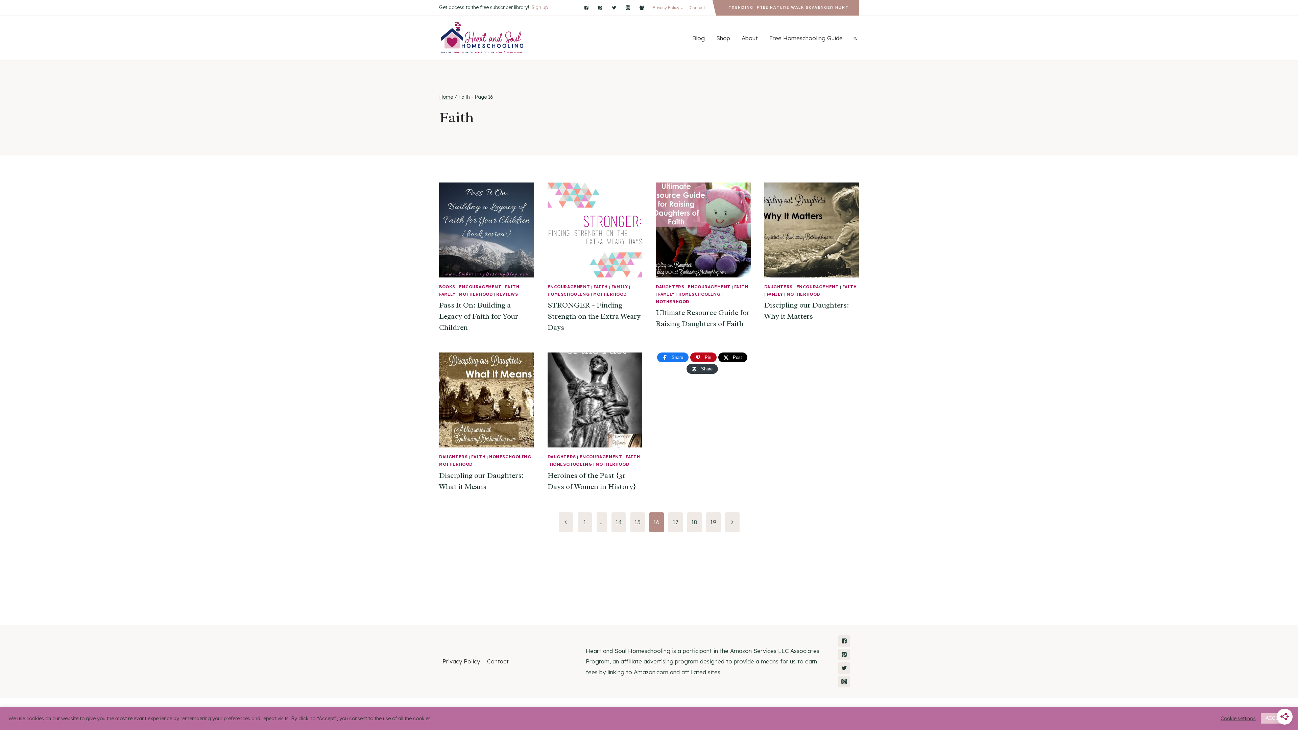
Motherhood (475, 294)
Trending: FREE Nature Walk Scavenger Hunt (788, 7)
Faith (512, 286)
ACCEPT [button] (1275, 718)
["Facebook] (641, 7)
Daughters (670, 286)
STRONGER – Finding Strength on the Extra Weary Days (594, 316)
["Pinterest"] (600, 7)
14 (619, 522)
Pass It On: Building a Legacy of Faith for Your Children (478, 316)
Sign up (540, 7)
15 (637, 522)
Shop (723, 38)
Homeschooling (569, 294)
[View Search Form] (855, 38)
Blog (698, 38)
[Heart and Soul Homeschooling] (482, 38)
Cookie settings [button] (1238, 718)
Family (447, 294)
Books (447, 286)
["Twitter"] (614, 7)
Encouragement (480, 286)
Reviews (507, 294)
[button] (681, 7)
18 (694, 522)
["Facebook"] (586, 7)
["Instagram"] (627, 7)
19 (713, 522)
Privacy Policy (461, 661)
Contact (697, 7)
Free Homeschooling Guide (806, 38)
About (750, 38)
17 (675, 522)
